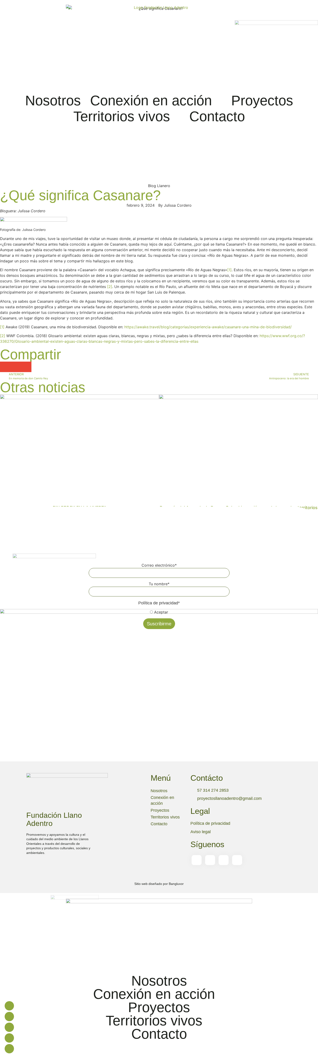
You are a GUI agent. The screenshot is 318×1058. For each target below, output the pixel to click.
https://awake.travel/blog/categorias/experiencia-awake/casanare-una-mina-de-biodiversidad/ (208, 327)
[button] (33, 220)
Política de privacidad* (159, 603)
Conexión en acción (151, 100)
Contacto (217, 116)
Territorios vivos (121, 116)
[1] (229, 269)
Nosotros (53, 100)
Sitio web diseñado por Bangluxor (159, 884)
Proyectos (262, 100)
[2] (109, 286)
